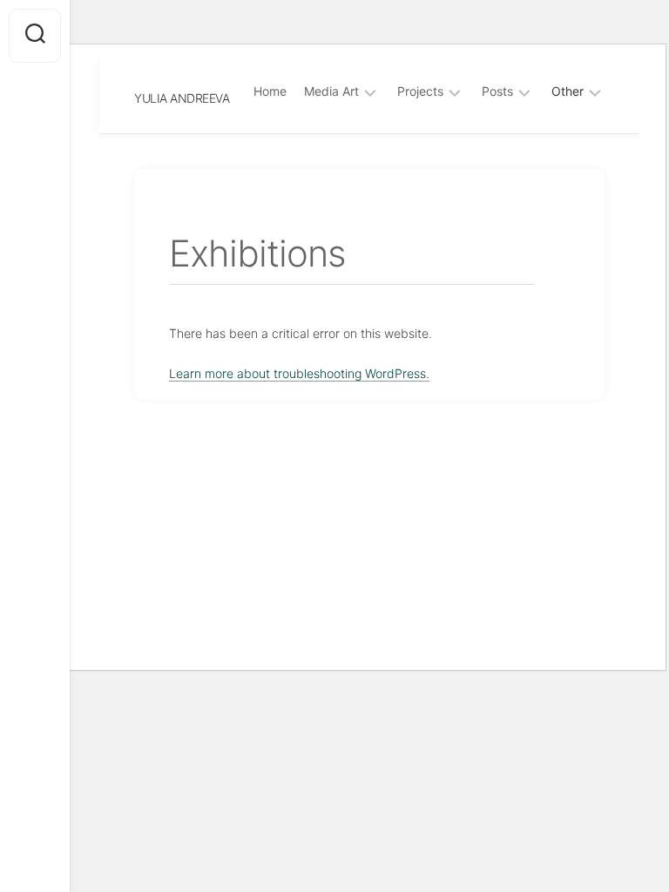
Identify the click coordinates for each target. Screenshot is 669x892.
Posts (497, 91)
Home (270, 91)
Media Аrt (331, 91)
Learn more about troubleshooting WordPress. (299, 373)
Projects (420, 91)
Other (567, 91)
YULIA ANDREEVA (181, 98)
